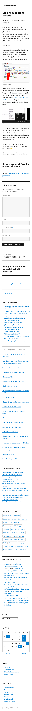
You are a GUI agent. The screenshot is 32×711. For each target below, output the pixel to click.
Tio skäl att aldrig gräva (10, 479)
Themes (6, 697)
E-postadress (7, 227)
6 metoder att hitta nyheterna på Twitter (15, 443)
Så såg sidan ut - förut (9, 386)
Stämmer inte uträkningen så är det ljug (15, 495)
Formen (5, 522)
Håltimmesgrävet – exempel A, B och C (17, 311)
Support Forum (9, 694)
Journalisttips (9, 6)
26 (20, 646)
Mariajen (7, 564)
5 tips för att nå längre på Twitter (13, 497)
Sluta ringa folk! (7, 377)
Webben (24, 154)
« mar (8, 653)
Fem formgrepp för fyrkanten (12, 477)
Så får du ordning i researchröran (13, 472)
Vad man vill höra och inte (11, 368)
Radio (5, 543)
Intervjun (6, 529)
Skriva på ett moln (8, 418)
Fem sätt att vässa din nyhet (11, 427)
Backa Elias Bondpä (10, 153)
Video (20, 154)
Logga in (7, 667)
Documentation (9, 687)
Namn (4, 220)
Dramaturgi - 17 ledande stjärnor (13, 372)
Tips (17, 154)
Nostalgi (22, 532)
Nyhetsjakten (7, 536)
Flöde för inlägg (9, 670)
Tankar (11, 546)
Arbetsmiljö (5, 154)
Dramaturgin (22, 519)
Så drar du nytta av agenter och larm (14, 488)
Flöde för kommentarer (11, 672)
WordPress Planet (10, 701)
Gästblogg (17, 526)
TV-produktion (8, 550)
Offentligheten (19, 536)
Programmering (19, 539)
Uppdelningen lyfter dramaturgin (15, 341)
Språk (5, 546)
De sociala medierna (9, 519)
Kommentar (7, 195)
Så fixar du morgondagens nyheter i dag (15, 402)
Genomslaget (14, 522)
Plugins (6, 690)
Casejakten (16, 515)
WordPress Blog (9, 699)
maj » (24, 653)
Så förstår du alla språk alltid (11, 406)
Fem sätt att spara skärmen (11, 459)
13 (23, 640)
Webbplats (6, 235)
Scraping (21, 543)
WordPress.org (9, 674)
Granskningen (7, 526)
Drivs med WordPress (16, 708)
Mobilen (15, 532)
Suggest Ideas (8, 692)
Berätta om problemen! (11, 338)
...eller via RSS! (7, 293)
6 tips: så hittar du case (10, 431)
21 (27, 643)
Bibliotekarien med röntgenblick (13, 381)
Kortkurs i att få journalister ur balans (16, 336)
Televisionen (19, 546)
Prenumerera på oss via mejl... (12, 284)
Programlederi (7, 539)
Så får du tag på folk (8, 454)
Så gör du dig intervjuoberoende (12, 422)
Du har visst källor (8, 397)
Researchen (12, 154)
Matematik (6, 532)
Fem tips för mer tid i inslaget (12, 474)
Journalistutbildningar (18, 529)
